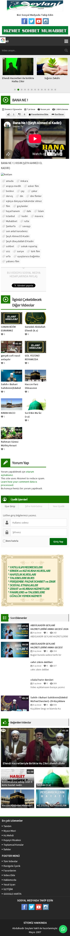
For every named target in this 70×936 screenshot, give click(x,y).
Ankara (24, 181)
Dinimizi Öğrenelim (13, 109)
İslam (41, 211)
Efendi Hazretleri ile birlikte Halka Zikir (18, 79)
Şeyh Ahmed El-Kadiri (17, 236)
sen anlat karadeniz (17, 231)
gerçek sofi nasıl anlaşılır (10, 357)
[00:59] (15, 649)
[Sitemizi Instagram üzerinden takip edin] (46, 21)
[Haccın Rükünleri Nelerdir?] (17, 798)
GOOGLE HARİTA (12, 893)
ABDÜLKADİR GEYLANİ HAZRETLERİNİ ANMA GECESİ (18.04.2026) (46, 645)
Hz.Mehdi (9, 835)
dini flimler (36, 196)
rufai (26, 221)
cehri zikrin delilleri (41, 662)
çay (22, 191)
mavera (39, 216)
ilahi (29, 211)
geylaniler (22, 206)
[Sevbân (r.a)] (52, 778)
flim (8, 206)
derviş (9, 196)
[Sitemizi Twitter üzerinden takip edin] (32, 21)
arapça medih (13, 186)
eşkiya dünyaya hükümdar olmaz (24, 201)
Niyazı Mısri (10, 830)
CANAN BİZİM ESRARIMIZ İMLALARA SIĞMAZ (11, 328)
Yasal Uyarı (9, 884)
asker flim (33, 186)
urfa (8, 256)
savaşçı (26, 226)
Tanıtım (7, 826)
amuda (9, 181)
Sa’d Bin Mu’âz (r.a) (33, 414)
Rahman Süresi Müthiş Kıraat (9, 443)
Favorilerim (10, 870)
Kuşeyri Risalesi (12, 840)
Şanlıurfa (10, 226)
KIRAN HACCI (8, 413)
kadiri (25, 216)
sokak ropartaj (29, 246)
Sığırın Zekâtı (52, 78)
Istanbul (10, 216)
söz (8, 251)
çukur (34, 191)
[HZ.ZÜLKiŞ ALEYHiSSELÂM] (52, 798)
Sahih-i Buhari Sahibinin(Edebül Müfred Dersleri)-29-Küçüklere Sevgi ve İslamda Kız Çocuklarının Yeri (49, 699)
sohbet (10, 246)
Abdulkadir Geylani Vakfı (25, 928)
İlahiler (7, 849)
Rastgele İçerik (12, 866)
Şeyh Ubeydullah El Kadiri (20, 241)
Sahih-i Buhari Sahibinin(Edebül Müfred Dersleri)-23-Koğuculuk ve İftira (11, 386)
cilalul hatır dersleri (41, 679)
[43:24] (15, 703)
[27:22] (15, 630)
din (21, 196)
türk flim (35, 251)
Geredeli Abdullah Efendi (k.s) (35, 328)
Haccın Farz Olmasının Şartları (31, 386)
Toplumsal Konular (14, 844)
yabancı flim (12, 261)
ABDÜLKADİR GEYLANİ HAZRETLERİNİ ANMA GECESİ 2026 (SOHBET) (49, 627)
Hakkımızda (10, 880)
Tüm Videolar (11, 861)
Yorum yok (45, 109)
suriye (20, 251)
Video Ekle (9, 875)
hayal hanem (13, 211)
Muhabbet (11, 221)
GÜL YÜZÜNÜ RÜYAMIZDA (32, 357)
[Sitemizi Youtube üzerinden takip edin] (39, 21)
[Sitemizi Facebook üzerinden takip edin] (24, 21)
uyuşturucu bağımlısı (28, 256)
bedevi (10, 191)
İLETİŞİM (8, 889)
